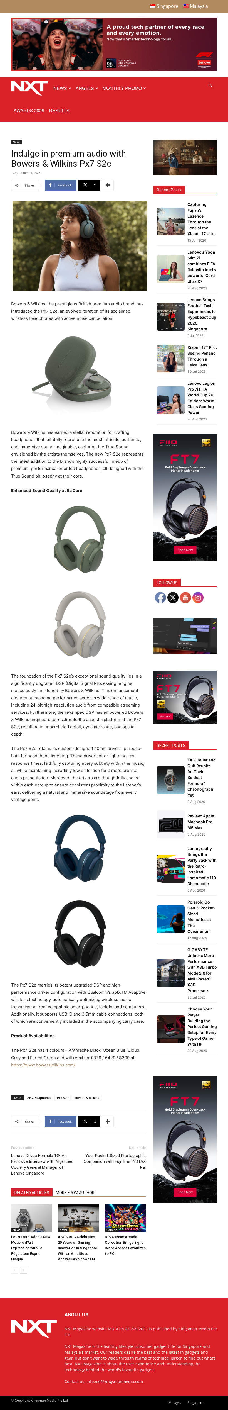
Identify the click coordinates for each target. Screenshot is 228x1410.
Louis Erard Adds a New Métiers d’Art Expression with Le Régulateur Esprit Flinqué (30, 1248)
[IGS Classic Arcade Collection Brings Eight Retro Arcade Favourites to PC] (125, 1218)
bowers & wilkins (86, 1097)
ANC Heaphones (39, 1097)
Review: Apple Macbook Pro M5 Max (200, 822)
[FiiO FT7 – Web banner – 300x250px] (185, 722)
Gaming (111, 1230)
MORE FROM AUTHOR (75, 1192)
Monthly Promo (122, 88)
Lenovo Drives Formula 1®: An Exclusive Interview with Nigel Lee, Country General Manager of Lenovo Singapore (42, 1164)
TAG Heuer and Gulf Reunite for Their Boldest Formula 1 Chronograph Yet (201, 777)
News (60, 88)
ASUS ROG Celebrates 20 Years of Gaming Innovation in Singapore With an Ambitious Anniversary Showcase (77, 1248)
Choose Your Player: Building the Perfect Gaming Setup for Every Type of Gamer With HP (202, 1026)
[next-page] (23, 1270)
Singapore (196, 1402)
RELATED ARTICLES (31, 1192)
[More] (108, 185)
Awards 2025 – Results (42, 110)
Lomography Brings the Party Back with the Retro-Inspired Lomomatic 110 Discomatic (202, 866)
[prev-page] (14, 1270)
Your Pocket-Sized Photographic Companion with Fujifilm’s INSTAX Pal (115, 1161)
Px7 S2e (62, 1097)
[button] (210, 85)
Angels (85, 88)
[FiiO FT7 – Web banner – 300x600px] (185, 559)
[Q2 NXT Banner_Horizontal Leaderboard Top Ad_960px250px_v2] (114, 70)
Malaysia (175, 1402)
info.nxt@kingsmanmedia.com (114, 1381)
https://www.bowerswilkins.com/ (43, 1065)
